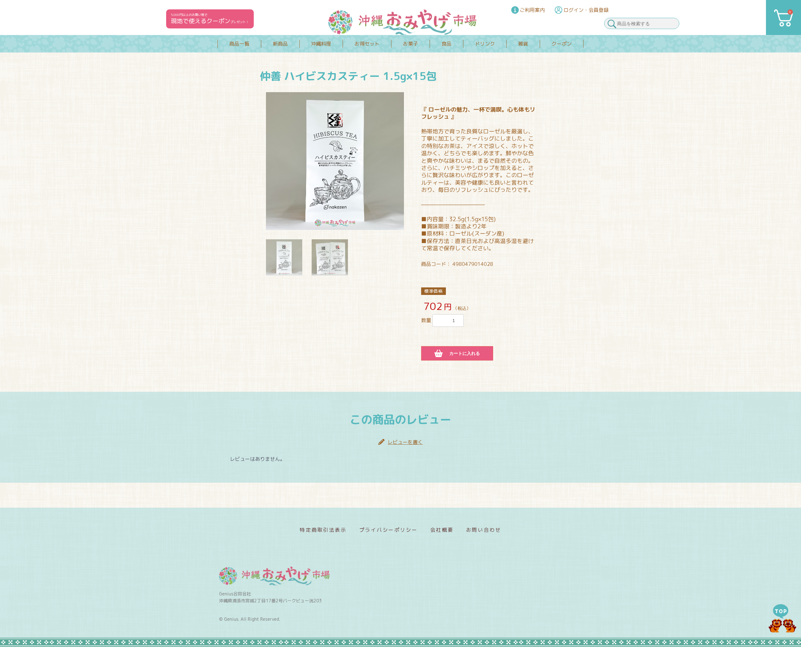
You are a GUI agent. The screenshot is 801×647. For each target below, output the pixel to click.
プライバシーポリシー (388, 529)
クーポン (562, 43)
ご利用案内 (532, 10)
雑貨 (523, 43)
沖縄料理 (321, 43)
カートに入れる (464, 353)
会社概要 (442, 529)
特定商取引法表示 (323, 529)
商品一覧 (239, 43)
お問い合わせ (483, 529)
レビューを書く (405, 442)
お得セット (367, 43)
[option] (335, 161)
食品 (446, 43)
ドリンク (485, 43)
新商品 (280, 43)
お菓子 (410, 43)
